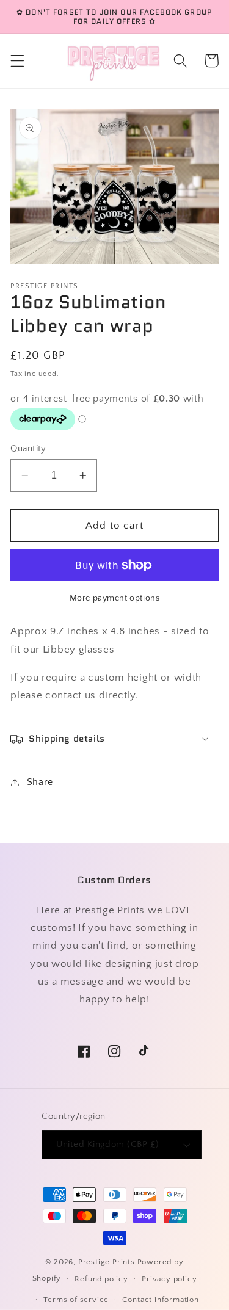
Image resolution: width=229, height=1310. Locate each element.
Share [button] (40, 781)
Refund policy (101, 1279)
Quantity (28, 448)
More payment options (115, 598)
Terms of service (76, 1299)
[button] (17, 60)
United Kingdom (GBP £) (107, 1144)
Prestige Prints (106, 1262)
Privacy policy (169, 1279)
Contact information (160, 1299)
